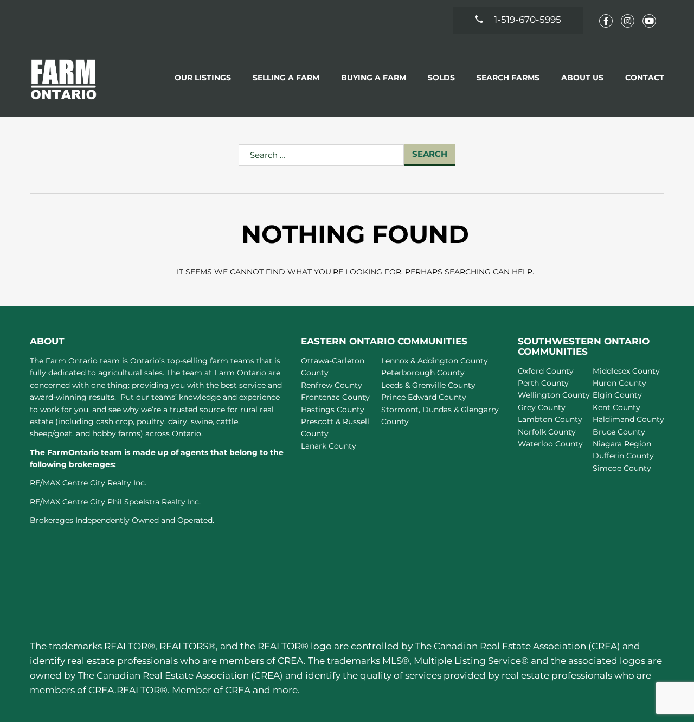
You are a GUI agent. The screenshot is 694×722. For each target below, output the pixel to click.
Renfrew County (331, 385)
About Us (582, 77)
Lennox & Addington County (434, 361)
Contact (644, 77)
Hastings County (332, 409)
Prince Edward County (423, 397)
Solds (441, 77)
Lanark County (328, 446)
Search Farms (508, 77)
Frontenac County (335, 397)
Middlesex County (626, 371)
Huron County (619, 383)
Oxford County (546, 371)
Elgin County (617, 395)
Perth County (543, 383)
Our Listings (203, 77)
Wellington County (554, 395)
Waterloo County (550, 444)
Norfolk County (547, 432)
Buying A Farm (373, 77)
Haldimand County (628, 419)
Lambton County (550, 419)
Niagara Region (622, 444)
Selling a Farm (286, 77)
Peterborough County (423, 373)
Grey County (542, 407)
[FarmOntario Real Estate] (64, 79)
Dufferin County (623, 456)
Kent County (616, 407)
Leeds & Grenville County (428, 385)
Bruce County (619, 432)
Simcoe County (622, 468)
